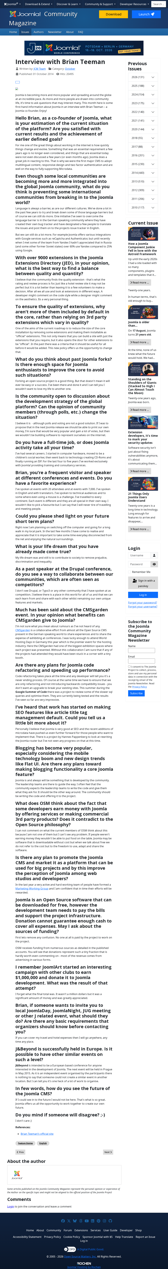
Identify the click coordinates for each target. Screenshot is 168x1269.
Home (13, 32)
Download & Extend (37, 4)
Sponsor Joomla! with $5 (98, 1237)
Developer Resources (133, 4)
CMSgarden (22, 630)
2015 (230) (138, 164)
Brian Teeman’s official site (37, 1134)
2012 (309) (138, 190)
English (43, 1143)
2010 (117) (138, 207)
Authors (39, 32)
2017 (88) (137, 146)
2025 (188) (138, 86)
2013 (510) (138, 181)
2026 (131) (138, 77)
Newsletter (55, 32)
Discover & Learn (68, 4)
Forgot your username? (142, 606)
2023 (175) (138, 103)
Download (113, 14)
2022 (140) (138, 112)
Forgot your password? (142, 602)
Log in (143, 595)
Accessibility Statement (27, 1237)
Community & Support (99, 4)
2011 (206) (138, 199)
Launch (144, 14)
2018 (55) (137, 138)
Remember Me (141, 572)
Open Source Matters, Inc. (80, 1256)
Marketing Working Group (31, 888)
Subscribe (136, 693)
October (70, 69)
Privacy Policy (139, 686)
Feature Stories (25, 1143)
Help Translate (124, 1237)
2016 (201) (138, 155)
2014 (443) (138, 173)
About (70, 32)
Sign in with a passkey (146, 583)
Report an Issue (145, 1237)
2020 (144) (138, 129)
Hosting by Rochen (84, 1267)
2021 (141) (138, 120)
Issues (25, 32)
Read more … (140, 282)
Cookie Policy (71, 1237)
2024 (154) (138, 94)
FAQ (80, 32)
